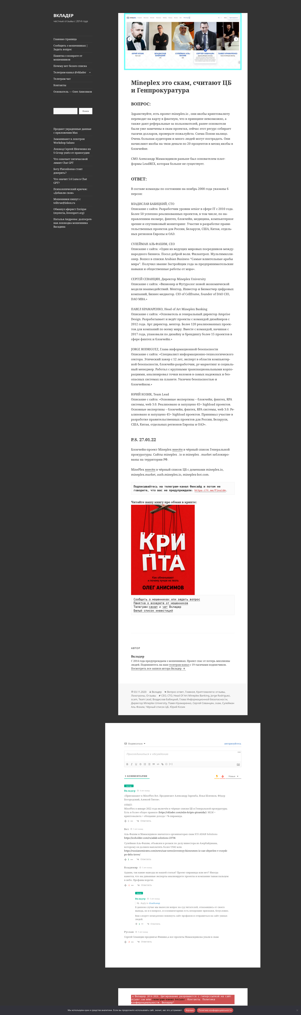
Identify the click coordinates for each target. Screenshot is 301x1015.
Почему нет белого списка (70, 66)
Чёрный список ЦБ (157, 707)
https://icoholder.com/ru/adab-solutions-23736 (149, 837)
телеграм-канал (179, 664)
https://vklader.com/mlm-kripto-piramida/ (182, 812)
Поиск (85, 111)
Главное (190, 692)
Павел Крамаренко (179, 703)
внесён (177, 449)
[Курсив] (131, 764)
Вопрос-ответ (175, 692)
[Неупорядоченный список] (149, 764)
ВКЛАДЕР (63, 15)
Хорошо (190, 1010)
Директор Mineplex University (149, 703)
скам (218, 703)
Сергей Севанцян (203, 703)
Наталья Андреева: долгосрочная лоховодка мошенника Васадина (72, 222)
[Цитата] (153, 764)
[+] (171, 764)
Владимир (154, 903)
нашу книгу (154, 502)
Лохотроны (138, 695)
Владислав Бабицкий (165, 699)
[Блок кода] (158, 764)
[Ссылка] (162, 764)
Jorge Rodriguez (220, 695)
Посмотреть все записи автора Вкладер (156, 668)
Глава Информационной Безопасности (203, 699)
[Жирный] (127, 764)
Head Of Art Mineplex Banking (191, 695)
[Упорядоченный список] (145, 764)
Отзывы (151, 695)
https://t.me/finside (210, 490)
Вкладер (157, 692)
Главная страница (65, 39)
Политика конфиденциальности (215, 1010)
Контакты (59, 85)
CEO (163, 695)
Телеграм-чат (62, 79)
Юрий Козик (177, 707)
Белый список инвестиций (153, 610)
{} (166, 764)
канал (153, 606)
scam (134, 699)
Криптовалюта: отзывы (210, 692)
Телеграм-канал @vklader (69, 72)
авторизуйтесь (232, 743)
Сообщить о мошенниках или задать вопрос (167, 599)
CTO (169, 695)
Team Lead (145, 699)
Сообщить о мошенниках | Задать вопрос (70, 47)
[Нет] (297, 1010)
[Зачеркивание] (140, 764)
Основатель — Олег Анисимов (72, 91)
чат (165, 606)
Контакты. (194, 999)
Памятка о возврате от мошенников (67, 57)
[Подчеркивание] (136, 764)
